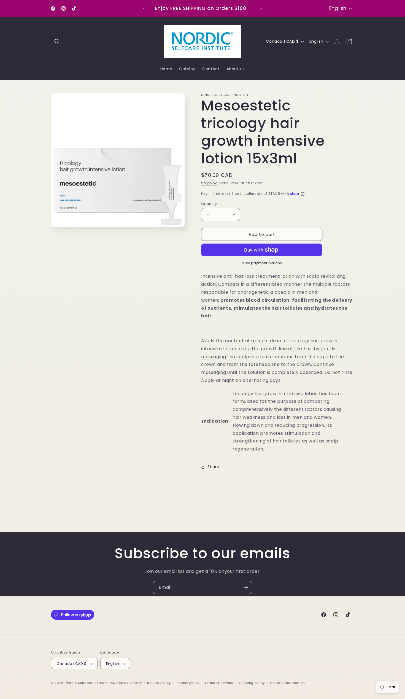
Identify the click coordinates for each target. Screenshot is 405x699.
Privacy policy (187, 683)
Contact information (287, 683)
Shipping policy (251, 683)
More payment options (262, 263)
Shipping (209, 183)
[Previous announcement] (144, 8)
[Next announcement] (261, 8)
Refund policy (159, 683)
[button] (57, 42)
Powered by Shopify (125, 683)
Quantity (209, 203)
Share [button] (213, 466)
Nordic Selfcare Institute (87, 683)
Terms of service (218, 683)
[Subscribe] (246, 587)
